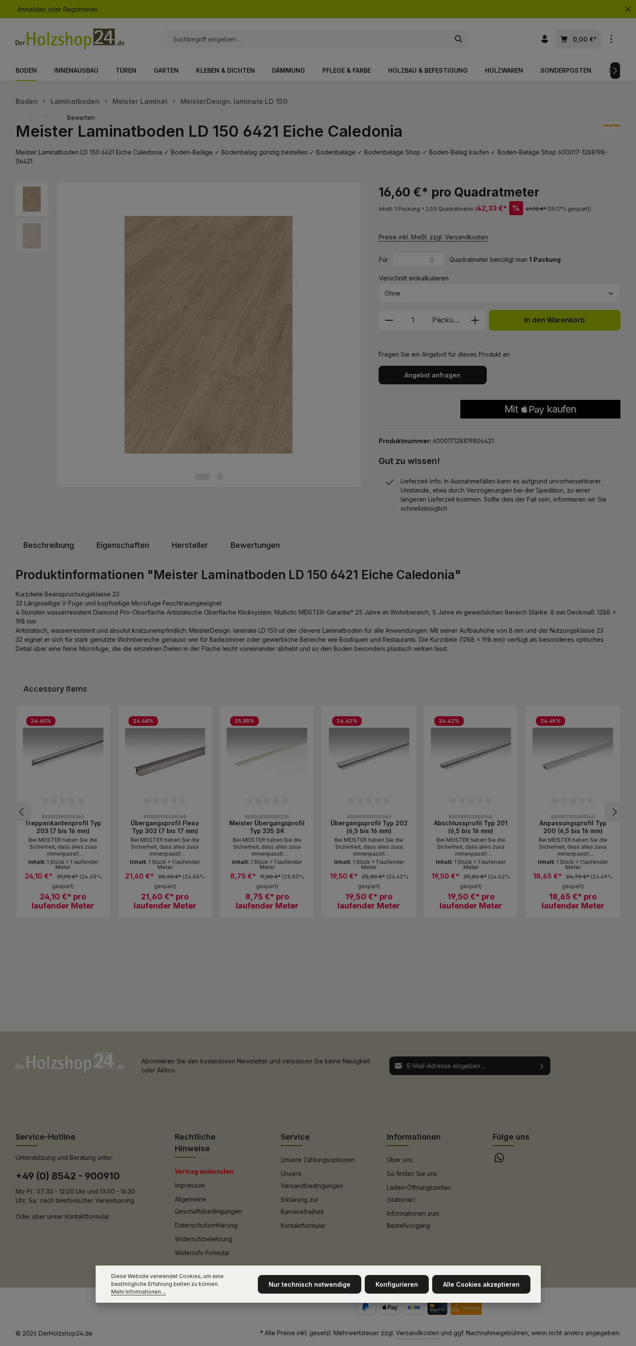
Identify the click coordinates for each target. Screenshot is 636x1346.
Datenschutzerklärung (206, 1225)
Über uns (400, 1159)
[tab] (49, 545)
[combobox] (308, 38)
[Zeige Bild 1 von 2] (202, 476)
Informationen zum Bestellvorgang (413, 1219)
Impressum (190, 1185)
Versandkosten (417, 1332)
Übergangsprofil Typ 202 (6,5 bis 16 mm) (369, 826)
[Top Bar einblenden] (611, 39)
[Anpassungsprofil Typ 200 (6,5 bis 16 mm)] (573, 753)
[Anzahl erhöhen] (475, 320)
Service (295, 1136)
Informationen (414, 1136)
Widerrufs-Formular (202, 1252)
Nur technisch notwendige (309, 1284)
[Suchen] (459, 38)
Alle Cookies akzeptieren (481, 1284)
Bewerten (81, 117)
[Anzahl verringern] (389, 320)
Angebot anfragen (432, 375)
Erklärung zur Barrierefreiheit (302, 1205)
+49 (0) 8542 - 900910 (68, 1176)
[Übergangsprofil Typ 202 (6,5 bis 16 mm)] (369, 753)
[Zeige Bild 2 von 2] (220, 476)
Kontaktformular (87, 1216)
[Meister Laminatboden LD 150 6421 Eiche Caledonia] (208, 335)
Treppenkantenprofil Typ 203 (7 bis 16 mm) (63, 826)
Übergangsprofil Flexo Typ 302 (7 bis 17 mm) (165, 826)
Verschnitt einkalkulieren (414, 278)
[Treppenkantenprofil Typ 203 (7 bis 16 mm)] (63, 753)
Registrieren (80, 9)
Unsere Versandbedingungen (312, 1179)
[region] (188, 335)
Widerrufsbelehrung (203, 1239)
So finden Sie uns (412, 1173)
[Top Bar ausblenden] (628, 9)
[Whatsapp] (499, 1160)
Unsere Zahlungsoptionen (318, 1159)
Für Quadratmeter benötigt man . (471, 259)
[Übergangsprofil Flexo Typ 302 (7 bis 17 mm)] (165, 753)
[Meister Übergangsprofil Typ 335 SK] (267, 753)
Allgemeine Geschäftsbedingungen (208, 1205)
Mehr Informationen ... (138, 1291)
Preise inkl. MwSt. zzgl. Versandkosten (433, 237)
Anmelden (31, 9)
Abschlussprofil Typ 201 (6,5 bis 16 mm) (471, 826)
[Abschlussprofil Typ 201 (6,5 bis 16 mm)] (471, 753)
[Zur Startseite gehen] (70, 39)
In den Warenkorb (554, 320)
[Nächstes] (615, 70)
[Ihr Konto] (544, 39)
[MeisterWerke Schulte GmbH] (611, 131)
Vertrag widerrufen (204, 1171)
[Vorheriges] (22, 812)
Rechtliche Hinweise (195, 1142)
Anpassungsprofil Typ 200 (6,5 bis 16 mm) (573, 826)
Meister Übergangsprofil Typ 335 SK (267, 826)
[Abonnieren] (541, 1065)
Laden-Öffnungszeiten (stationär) (419, 1193)
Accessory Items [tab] (55, 688)
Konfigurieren (397, 1284)
